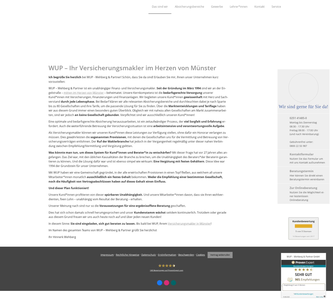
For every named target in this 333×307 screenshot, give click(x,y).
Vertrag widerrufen (220, 254)
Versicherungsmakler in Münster (189, 224)
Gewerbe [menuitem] (217, 6)
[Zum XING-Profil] (173, 282)
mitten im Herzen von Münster (84, 93)
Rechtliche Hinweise (127, 254)
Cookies (200, 254)
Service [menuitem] (276, 6)
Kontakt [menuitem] (259, 6)
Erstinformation (167, 254)
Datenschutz (148, 254)
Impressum (107, 254)
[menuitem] (144, 7)
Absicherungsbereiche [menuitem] (189, 6)
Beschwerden (186, 254)
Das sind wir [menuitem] (160, 6)
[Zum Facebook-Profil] (159, 282)
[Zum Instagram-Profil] (166, 282)
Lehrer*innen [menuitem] (238, 6)
